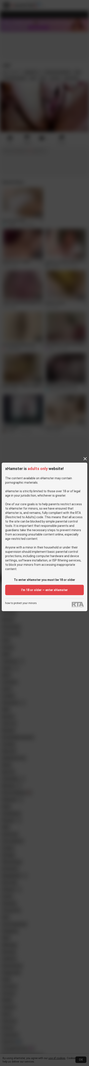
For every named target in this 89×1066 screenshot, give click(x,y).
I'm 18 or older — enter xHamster (44, 590)
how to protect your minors (21, 603)
